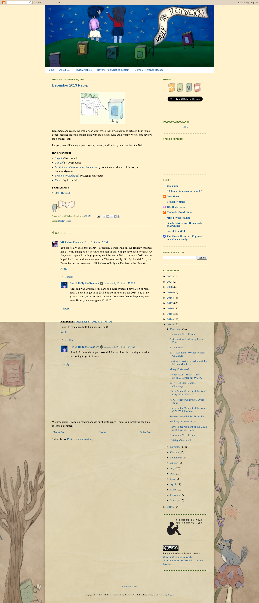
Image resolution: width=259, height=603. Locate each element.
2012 (170, 507)
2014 (170, 319)
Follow (185, 127)
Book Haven (173, 196)
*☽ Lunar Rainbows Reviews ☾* (184, 191)
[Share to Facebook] (115, 216)
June (173, 473)
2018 (170, 297)
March (174, 489)
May (173, 478)
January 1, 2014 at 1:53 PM (119, 283)
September (176, 457)
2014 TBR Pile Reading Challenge (183, 384)
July (172, 468)
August (174, 462)
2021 (170, 281)
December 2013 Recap (182, 334)
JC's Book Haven (176, 207)
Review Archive (83, 69)
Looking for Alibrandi (67, 175)
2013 (170, 324)
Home (50, 69)
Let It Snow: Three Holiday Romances (76, 167)
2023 (170, 276)
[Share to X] (111, 216)
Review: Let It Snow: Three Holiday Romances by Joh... (186, 376)
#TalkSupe (172, 186)
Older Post (146, 432)
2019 (170, 292)
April (173, 484)
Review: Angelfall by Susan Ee (187, 416)
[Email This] (105, 216)
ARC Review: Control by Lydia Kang (187, 401)
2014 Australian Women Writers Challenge (187, 354)
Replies (69, 276)
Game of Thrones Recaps (149, 69)
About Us (64, 69)
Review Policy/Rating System (113, 69)
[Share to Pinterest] (118, 216)
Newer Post (59, 432)
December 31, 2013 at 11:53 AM (94, 321)
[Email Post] (98, 216)
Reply (63, 268)
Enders (59, 180)
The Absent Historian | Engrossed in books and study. (185, 237)
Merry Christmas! (179, 369)
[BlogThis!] (108, 216)
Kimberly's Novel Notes (179, 212)
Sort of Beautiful (176, 231)
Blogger (171, 595)
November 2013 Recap (182, 435)
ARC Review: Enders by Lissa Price (186, 340)
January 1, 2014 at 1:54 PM (119, 347)
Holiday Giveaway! (180, 440)
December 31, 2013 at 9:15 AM (90, 242)
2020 (170, 287)
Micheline (66, 242)
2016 (170, 308)
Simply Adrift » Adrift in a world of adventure (184, 224)
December (176, 329)
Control (59, 162)
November (176, 446)
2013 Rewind (62, 192)
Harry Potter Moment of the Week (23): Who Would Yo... (188, 392)
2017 (170, 303)
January (175, 500)
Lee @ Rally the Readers (84, 283)
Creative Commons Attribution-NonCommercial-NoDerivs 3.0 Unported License (183, 560)
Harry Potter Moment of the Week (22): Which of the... (188, 409)
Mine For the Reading (178, 217)
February (175, 495)
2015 (170, 313)
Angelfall (60, 158)
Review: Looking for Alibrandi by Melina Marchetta (188, 362)
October (175, 452)
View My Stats (129, 586)
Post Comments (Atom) (80, 439)
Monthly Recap (64, 221)
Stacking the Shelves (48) (184, 421)
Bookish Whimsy (176, 201)
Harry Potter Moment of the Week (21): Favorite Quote (188, 428)
